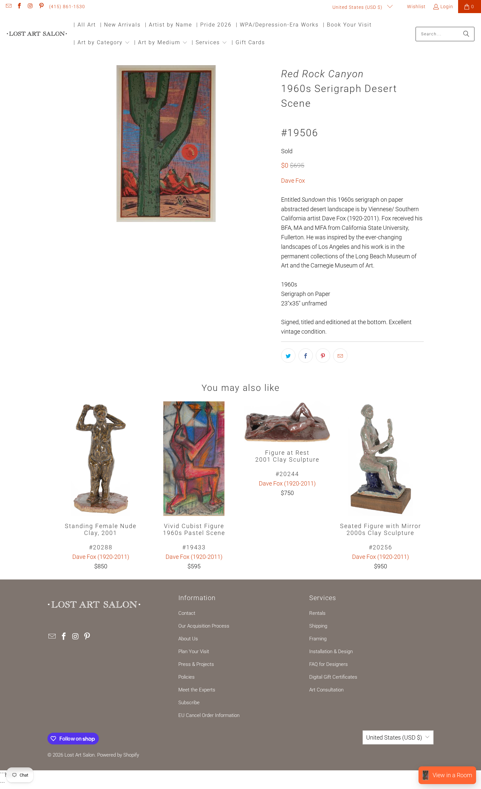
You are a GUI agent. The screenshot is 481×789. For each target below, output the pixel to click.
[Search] (466, 34)
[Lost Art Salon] (37, 34)
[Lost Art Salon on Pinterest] (41, 6)
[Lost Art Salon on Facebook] (19, 6)
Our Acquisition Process (203, 626)
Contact (186, 613)
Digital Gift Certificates (333, 677)
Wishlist (416, 6)
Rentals (317, 613)
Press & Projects (196, 664)
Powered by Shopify (118, 755)
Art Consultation (326, 690)
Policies (186, 677)
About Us (188, 639)
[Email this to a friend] (340, 355)
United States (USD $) (358, 7)
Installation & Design (331, 651)
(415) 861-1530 (67, 6)
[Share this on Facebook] (305, 355)
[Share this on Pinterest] (323, 355)
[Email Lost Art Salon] (8, 6)
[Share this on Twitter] (288, 355)
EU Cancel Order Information (209, 715)
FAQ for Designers (328, 664)
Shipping (318, 626)
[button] (102, 43)
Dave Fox (293, 180)
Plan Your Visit (193, 651)
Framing (318, 639)
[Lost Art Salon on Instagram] (30, 6)
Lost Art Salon (79, 755)
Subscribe (189, 703)
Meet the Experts (196, 690)
